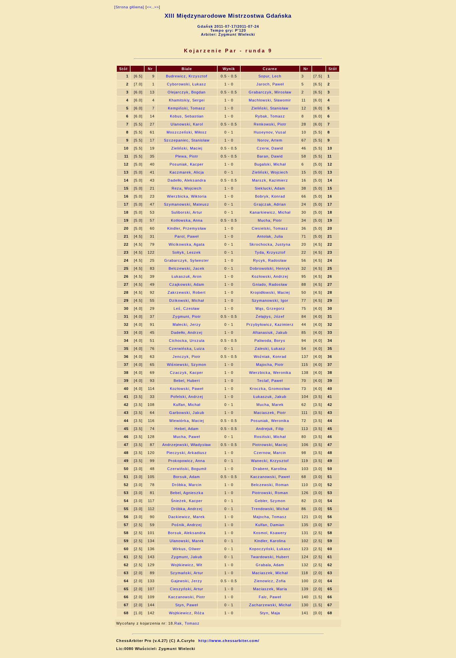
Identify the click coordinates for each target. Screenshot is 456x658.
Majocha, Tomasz (270, 517)
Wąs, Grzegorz (270, 308)
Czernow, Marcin (270, 453)
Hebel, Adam (187, 429)
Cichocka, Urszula (187, 341)
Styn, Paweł (186, 605)
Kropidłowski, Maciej (270, 292)
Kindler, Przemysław (186, 228)
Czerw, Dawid (270, 148)
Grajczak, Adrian (270, 204)
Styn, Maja (270, 613)
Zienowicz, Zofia (270, 581)
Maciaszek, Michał (270, 573)
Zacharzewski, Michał (270, 605)
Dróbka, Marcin (187, 485)
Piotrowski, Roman (270, 493)
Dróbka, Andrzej (186, 509)
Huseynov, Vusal (270, 132)
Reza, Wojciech (187, 188)
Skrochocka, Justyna (269, 244)
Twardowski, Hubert (270, 557)
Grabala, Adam (270, 565)
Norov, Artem (269, 140)
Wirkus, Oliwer (187, 549)
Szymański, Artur (186, 573)
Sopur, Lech (269, 76)
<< (149, 7)
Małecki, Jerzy (187, 324)
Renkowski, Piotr (270, 124)
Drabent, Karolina (270, 469)
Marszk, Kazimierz (270, 180)
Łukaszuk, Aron (187, 276)
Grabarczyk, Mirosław (270, 92)
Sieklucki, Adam (270, 188)
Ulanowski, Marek (187, 541)
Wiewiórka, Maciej (186, 421)
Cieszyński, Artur (186, 589)
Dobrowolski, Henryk (270, 268)
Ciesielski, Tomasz (270, 228)
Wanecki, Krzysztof (270, 461)
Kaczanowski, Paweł (270, 477)
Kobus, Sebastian (187, 116)
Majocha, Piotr (270, 365)
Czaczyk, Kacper (186, 373)
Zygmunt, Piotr (187, 316)
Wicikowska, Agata (187, 244)
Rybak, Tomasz (270, 116)
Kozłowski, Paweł (186, 389)
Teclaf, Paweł (270, 381)
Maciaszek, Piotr (270, 413)
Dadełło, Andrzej (186, 333)
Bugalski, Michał (270, 164)
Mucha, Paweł (186, 437)
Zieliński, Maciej (186, 148)
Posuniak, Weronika (270, 421)
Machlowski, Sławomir (270, 100)
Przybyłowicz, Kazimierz (270, 324)
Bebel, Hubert (187, 381)
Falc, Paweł (270, 597)
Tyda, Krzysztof (270, 252)
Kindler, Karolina (270, 541)
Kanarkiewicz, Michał (270, 212)
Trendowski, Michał (270, 509)
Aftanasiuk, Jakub (270, 333)
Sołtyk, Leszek (186, 252)
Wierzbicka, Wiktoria (187, 196)
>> (156, 7)
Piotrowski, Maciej (269, 445)
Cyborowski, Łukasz (186, 84)
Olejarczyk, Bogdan (187, 92)
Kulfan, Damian (269, 525)
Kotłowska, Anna (187, 220)
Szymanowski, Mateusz (186, 204)
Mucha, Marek (270, 405)
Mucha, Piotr (270, 220)
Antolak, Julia (270, 236)
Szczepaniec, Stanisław (187, 140)
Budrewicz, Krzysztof (186, 76)
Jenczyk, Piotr (187, 357)
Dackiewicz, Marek (186, 517)
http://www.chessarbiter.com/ (228, 641)
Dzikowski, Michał (186, 300)
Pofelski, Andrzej (187, 397)
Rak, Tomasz (187, 623)
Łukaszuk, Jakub (269, 397)
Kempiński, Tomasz (186, 108)
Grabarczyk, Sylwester (186, 260)
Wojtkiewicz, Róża (186, 613)
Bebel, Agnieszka (186, 493)
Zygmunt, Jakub (186, 557)
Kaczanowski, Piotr (186, 597)
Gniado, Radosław (269, 284)
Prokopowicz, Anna (186, 461)
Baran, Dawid (270, 156)
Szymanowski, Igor (270, 300)
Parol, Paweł (187, 236)
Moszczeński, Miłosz (187, 132)
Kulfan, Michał (186, 405)
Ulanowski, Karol (187, 124)
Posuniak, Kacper (187, 164)
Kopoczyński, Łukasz (270, 549)
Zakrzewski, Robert (187, 292)
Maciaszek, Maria (270, 589)
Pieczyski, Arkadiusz (187, 453)
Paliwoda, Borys (269, 341)
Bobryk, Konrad (270, 196)
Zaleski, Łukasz (270, 349)
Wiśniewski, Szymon (186, 365)
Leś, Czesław (187, 308)
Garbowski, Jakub (186, 413)
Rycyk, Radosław (270, 260)
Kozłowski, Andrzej (270, 276)
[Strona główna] (129, 7)
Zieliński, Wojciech (270, 172)
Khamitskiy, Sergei (187, 100)
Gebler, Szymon (270, 501)
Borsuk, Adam (186, 477)
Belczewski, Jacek (187, 268)
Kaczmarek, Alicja (187, 172)
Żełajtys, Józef (270, 316)
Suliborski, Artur (186, 212)
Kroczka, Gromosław (270, 389)
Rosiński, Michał (270, 437)
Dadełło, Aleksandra (187, 180)
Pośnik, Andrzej (187, 525)
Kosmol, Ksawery (270, 533)
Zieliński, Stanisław (269, 108)
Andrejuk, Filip (270, 429)
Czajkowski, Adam (186, 284)
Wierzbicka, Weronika (270, 373)
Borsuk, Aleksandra (187, 533)
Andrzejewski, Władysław (186, 445)
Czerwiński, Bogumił (186, 469)
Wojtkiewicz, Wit (186, 565)
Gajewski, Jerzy (186, 581)
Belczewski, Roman (270, 485)
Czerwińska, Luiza (187, 349)
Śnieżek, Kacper (187, 501)
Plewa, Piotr (186, 156)
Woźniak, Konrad (270, 357)
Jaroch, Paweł (270, 84)
